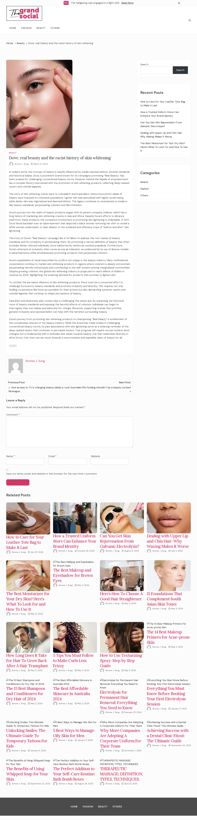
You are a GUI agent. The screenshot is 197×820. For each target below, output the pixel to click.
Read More (127, 2)
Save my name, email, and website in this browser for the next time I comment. (51, 473)
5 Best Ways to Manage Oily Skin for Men (73, 733)
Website (95, 456)
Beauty (40, 28)
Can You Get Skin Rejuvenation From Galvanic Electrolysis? (119, 541)
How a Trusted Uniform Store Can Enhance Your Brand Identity (74, 541)
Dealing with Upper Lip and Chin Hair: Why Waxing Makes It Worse (168, 541)
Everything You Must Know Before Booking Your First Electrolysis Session (166, 696)
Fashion (26, 28)
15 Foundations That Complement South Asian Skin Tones (164, 599)
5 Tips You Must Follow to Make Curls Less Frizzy (73, 660)
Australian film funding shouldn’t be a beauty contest (101, 387)
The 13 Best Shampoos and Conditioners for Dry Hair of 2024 (25, 693)
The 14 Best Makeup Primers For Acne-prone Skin (168, 637)
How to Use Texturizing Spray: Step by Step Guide (121, 660)
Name (10, 456)
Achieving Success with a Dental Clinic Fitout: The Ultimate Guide (167, 735)
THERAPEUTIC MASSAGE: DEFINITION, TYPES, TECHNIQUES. (121, 774)
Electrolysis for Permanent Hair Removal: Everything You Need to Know (118, 700)
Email (52, 456)
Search (144, 64)
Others (55, 28)
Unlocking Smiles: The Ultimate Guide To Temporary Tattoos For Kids (26, 738)
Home (12, 28)
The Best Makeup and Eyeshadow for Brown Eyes (73, 575)
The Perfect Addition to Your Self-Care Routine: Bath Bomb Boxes (74, 774)
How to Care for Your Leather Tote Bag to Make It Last (25, 542)
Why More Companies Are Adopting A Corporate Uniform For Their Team (120, 738)
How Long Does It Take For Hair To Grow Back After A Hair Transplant (27, 660)
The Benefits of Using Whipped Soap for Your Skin (27, 774)
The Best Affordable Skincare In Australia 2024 (71, 693)
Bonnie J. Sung (22, 164)
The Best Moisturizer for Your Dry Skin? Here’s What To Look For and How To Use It (163, 147)
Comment (13, 414)
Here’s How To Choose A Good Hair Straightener (121, 596)
